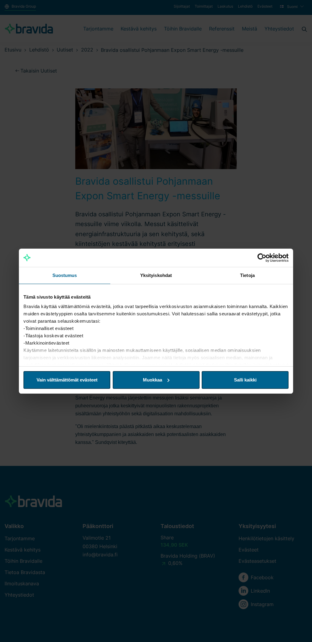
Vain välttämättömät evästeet (67, 379)
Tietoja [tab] (247, 275)
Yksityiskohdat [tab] (156, 275)
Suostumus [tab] (64, 275)
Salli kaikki (245, 379)
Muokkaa (152, 379)
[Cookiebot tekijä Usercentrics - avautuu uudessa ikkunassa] (262, 257)
